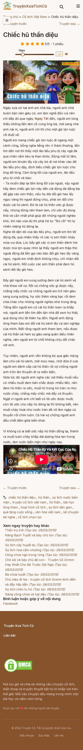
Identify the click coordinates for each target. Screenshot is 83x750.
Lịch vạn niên (13, 640)
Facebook (10, 603)
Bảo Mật (44, 735)
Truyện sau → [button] (69, 24)
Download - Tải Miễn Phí (22, 654)
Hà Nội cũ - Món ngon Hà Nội (26, 645)
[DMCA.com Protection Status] (18, 671)
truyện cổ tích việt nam (29, 502)
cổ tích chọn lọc (30, 517)
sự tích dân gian (60, 507)
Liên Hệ (58, 735)
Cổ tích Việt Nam (16, 630)
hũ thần (43, 497)
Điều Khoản (27, 735)
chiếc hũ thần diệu (21, 497)
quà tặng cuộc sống (17, 512)
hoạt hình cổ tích (33, 507)
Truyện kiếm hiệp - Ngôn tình (25, 649)
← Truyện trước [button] (15, 24)
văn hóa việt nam (47, 512)
